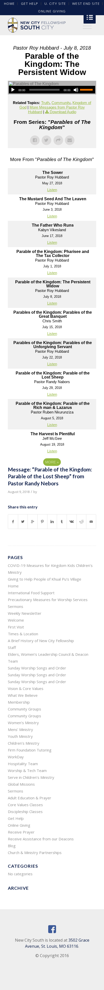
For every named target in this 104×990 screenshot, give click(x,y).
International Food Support (31, 592)
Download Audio (63, 112)
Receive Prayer (21, 832)
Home (13, 585)
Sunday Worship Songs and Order (37, 667)
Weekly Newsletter (24, 613)
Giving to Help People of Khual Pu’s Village (44, 579)
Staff (12, 647)
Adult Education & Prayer (29, 797)
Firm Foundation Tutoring (29, 750)
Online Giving (52, 11)
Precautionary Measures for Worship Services (48, 599)
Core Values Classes (25, 804)
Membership (19, 702)
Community (60, 103)
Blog (12, 845)
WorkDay (16, 756)
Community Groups (24, 708)
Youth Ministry (20, 736)
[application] (52, 89)
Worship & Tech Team (27, 770)
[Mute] (76, 89)
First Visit (16, 626)
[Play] (12, 89)
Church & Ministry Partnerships (35, 852)
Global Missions (21, 784)
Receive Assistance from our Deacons (41, 838)
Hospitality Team (23, 763)
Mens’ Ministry (20, 729)
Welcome (16, 620)
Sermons (15, 606)
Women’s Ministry (23, 722)
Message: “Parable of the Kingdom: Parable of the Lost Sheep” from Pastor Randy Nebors (50, 476)
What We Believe (23, 695)
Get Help (16, 818)
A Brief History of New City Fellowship (41, 640)
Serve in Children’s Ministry (31, 777)
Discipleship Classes (25, 811)
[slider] (87, 89)
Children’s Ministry (23, 743)
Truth (45, 103)
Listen (52, 190)
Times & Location (23, 633)
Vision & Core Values (25, 688)
